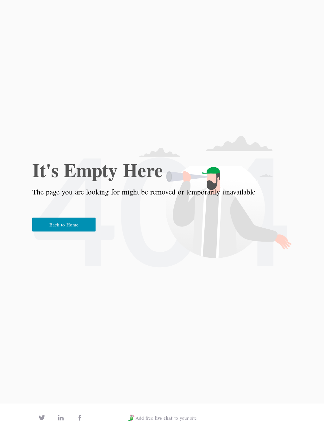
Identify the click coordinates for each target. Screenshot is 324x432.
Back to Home (63, 224)
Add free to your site (166, 417)
